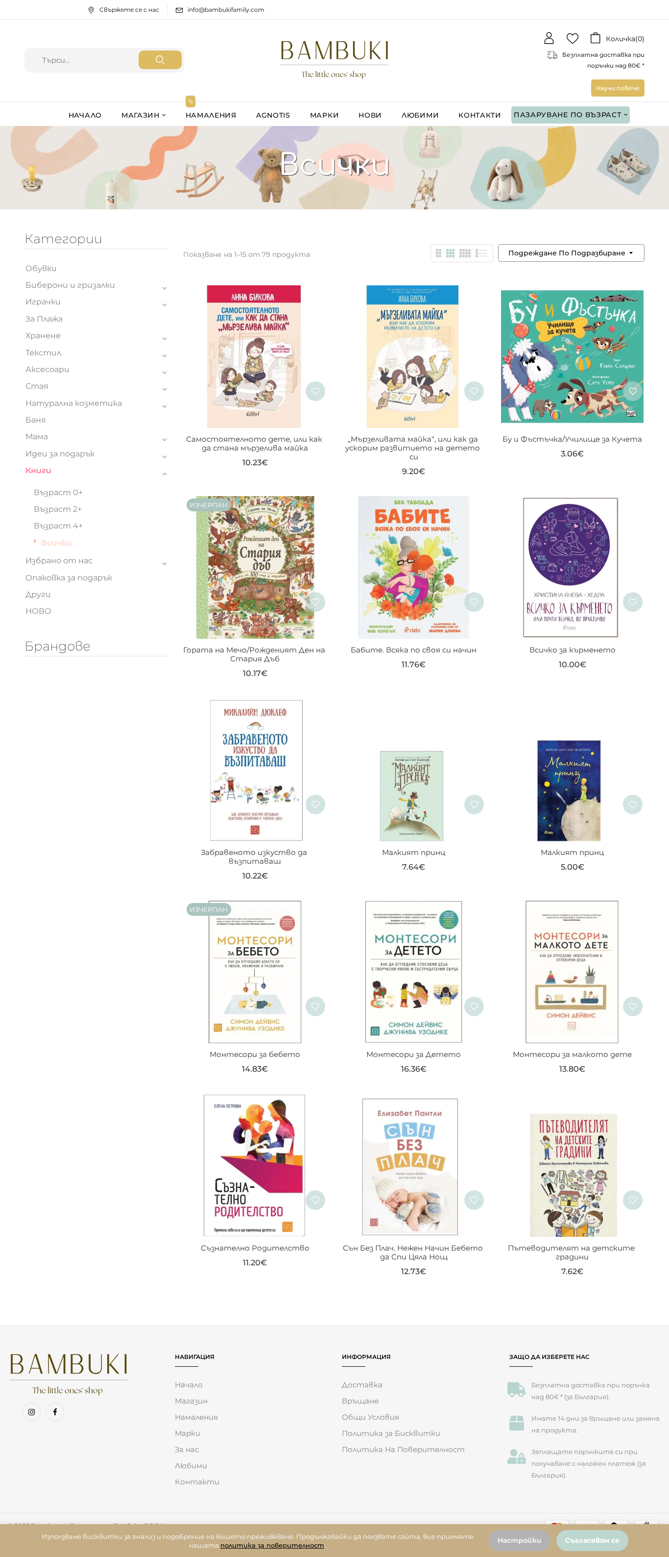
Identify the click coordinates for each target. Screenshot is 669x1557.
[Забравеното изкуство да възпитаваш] (255, 705)
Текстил (43, 352)
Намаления (196, 1417)
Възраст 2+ (58, 509)
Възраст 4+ (58, 525)
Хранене (43, 335)
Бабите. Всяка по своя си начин (414, 649)
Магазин (191, 1401)
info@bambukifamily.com (226, 9)
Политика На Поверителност (403, 1449)
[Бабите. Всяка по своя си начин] (413, 502)
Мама (36, 436)
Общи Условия (370, 1417)
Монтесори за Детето (413, 1054)
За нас (187, 1449)
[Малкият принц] (413, 705)
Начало (189, 1384)
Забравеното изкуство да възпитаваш (255, 857)
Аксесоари (47, 369)
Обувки (41, 268)
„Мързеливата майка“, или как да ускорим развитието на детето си (413, 447)
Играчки (43, 301)
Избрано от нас (59, 560)
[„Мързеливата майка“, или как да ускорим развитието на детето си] (413, 292)
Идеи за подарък (60, 453)
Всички (56, 543)
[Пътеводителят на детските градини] (572, 1100)
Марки (187, 1433)
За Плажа (44, 319)
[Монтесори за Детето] (413, 907)
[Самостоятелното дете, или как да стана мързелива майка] (255, 292)
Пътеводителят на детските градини (572, 1252)
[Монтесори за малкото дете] (572, 907)
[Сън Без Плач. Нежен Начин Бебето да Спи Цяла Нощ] (413, 1100)
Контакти (197, 1481)
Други (38, 594)
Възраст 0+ (58, 492)
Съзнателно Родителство (255, 1248)
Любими (191, 1465)
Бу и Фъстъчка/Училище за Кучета (572, 439)
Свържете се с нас (129, 9)
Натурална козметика (73, 403)
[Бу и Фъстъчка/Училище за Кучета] (572, 292)
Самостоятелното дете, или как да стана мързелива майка (255, 443)
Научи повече (618, 88)
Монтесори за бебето (255, 1054)
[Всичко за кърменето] (572, 502)
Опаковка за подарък (68, 577)
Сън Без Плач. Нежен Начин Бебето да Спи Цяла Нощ (414, 1252)
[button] (617, 38)
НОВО (38, 611)
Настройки (520, 1540)
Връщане (360, 1401)
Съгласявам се (592, 1540)
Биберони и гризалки (70, 285)
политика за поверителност (272, 1545)
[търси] (160, 59)
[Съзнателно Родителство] (255, 1100)
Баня (35, 420)
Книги (38, 470)
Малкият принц (413, 852)
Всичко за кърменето (572, 649)
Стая (36, 386)
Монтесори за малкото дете (572, 1054)
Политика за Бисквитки (391, 1433)
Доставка (362, 1384)
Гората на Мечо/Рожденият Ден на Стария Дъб (255, 654)
